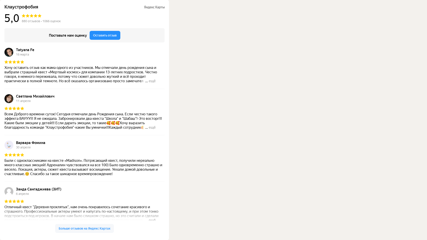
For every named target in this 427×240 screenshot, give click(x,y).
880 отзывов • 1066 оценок (41, 21)
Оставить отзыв (105, 35)
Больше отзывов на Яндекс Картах (84, 228)
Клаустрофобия (21, 7)
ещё (152, 81)
